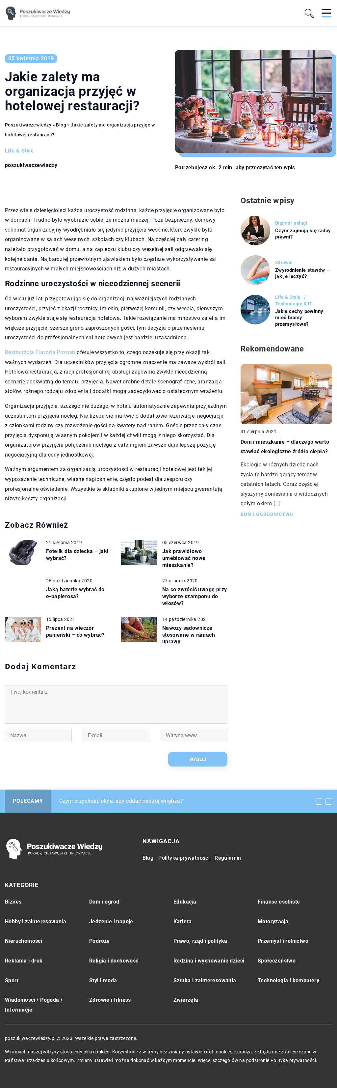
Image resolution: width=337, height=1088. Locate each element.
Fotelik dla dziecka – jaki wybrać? (77, 554)
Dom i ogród (104, 902)
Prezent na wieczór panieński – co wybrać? (75, 631)
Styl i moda (103, 980)
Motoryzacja (273, 921)
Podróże (99, 941)
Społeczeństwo (277, 961)
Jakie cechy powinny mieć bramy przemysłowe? (299, 317)
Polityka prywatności (184, 858)
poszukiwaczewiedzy (31, 165)
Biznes (13, 902)
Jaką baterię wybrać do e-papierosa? (75, 593)
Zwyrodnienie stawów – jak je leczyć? (302, 273)
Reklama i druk (24, 961)
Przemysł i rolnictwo (283, 941)
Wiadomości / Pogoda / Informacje (34, 1005)
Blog (148, 858)
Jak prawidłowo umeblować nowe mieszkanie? (184, 558)
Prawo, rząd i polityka (200, 941)
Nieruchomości (23, 941)
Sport (11, 980)
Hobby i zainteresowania (35, 921)
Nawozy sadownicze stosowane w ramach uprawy (188, 635)
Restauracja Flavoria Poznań (40, 352)
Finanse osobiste (279, 902)
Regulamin (228, 858)
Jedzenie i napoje (111, 921)
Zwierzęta (185, 1000)
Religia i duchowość (114, 961)
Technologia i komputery (288, 980)
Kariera (182, 921)
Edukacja (184, 902)
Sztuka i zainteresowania (204, 980)
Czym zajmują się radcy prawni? (303, 234)
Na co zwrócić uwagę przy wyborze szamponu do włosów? (194, 596)
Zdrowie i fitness (110, 1000)
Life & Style (19, 151)
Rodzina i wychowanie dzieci (209, 961)
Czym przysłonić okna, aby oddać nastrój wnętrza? (121, 801)
